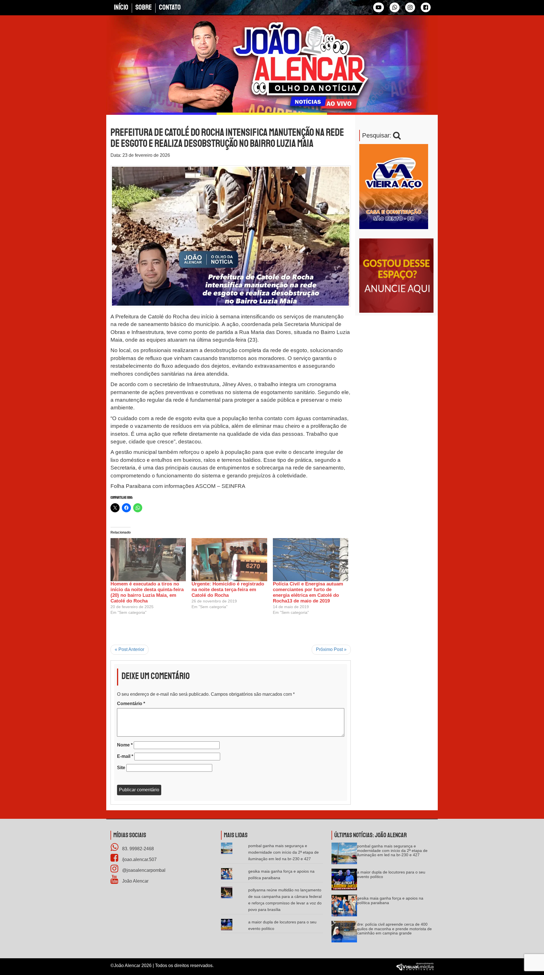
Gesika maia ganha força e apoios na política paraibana (390, 900)
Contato (170, 7)
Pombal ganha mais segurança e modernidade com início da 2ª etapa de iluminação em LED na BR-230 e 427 (283, 852)
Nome (125, 745)
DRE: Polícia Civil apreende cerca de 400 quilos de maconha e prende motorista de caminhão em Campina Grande (394, 928)
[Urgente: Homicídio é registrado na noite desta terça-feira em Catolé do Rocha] (229, 559)
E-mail (125, 756)
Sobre (143, 7)
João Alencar (134, 881)
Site (121, 767)
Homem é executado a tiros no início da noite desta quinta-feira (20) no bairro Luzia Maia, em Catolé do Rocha (147, 592)
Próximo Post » (331, 649)
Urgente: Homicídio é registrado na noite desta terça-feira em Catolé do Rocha (228, 589)
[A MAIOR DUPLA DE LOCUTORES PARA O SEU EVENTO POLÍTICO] (344, 881)
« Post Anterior (129, 649)
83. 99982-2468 (137, 848)
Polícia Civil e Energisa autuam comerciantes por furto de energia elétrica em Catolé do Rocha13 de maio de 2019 (308, 592)
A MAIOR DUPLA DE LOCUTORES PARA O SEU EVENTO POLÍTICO (391, 874)
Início (121, 7)
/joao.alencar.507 (139, 859)
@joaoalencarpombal (143, 870)
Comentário (131, 703)
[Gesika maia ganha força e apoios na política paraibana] (344, 907)
